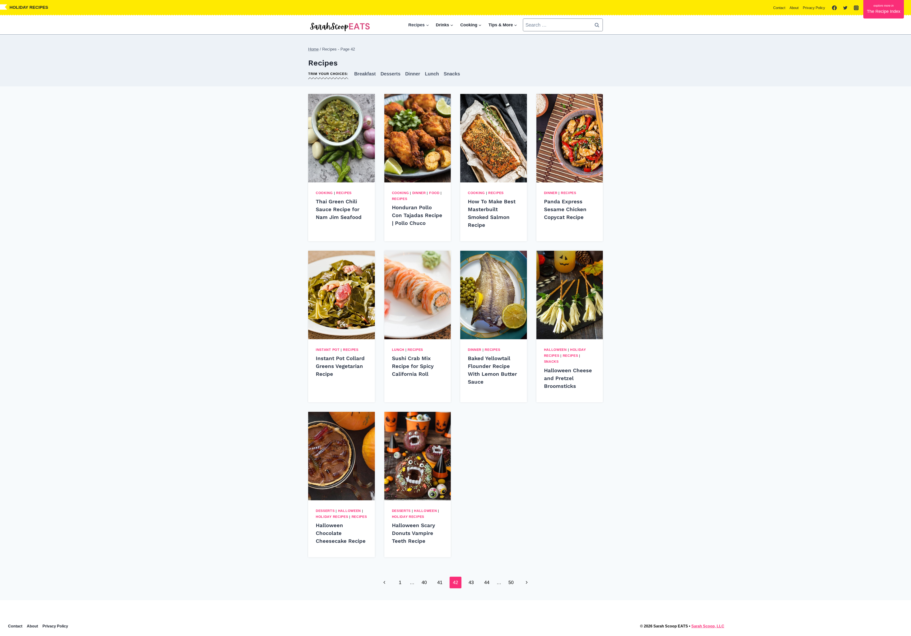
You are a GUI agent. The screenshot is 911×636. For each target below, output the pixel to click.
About (794, 8)
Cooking (324, 193)
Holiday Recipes (332, 517)
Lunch (432, 73)
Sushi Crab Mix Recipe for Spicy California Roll (412, 366)
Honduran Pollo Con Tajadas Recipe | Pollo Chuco (417, 215)
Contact (779, 8)
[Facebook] (834, 8)
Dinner (412, 73)
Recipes (344, 193)
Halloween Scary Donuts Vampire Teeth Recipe (413, 533)
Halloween (555, 350)
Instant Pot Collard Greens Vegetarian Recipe (340, 366)
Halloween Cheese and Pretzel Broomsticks (568, 378)
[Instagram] (856, 8)
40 (424, 582)
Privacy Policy (814, 8)
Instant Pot (328, 350)
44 (486, 582)
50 (511, 582)
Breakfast (365, 73)
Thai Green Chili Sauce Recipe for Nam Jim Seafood (339, 209)
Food (434, 193)
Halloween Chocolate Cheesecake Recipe (341, 533)
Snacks (452, 73)
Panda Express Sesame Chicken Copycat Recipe (565, 209)
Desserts (390, 73)
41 (439, 582)
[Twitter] (845, 8)
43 (471, 582)
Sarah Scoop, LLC (707, 626)
